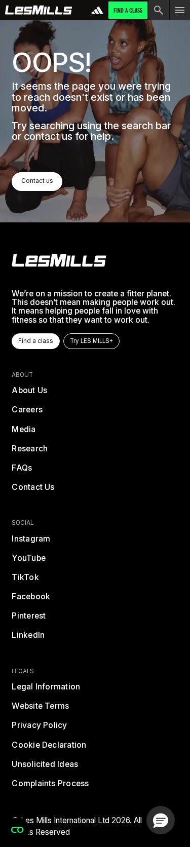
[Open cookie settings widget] (17, 830)
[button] (160, 820)
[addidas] (97, 10)
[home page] (38, 10)
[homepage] (59, 260)
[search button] (158, 10)
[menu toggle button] (180, 10)
